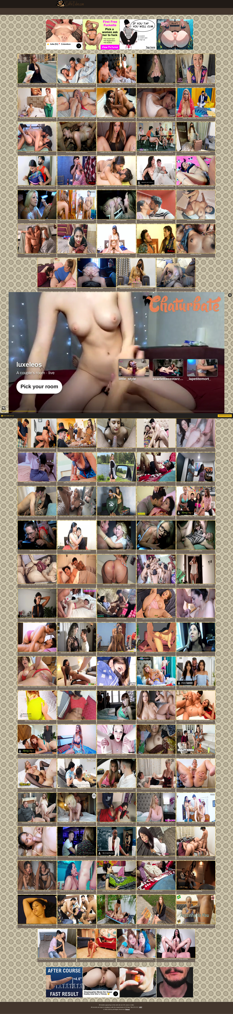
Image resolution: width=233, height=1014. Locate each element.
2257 (140, 1007)
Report (127, 1009)
